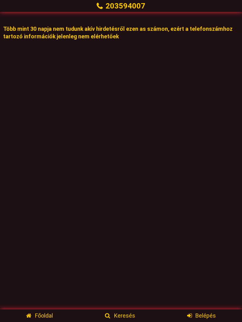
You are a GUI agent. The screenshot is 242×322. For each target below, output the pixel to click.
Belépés (205, 315)
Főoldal (44, 315)
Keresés (124, 315)
